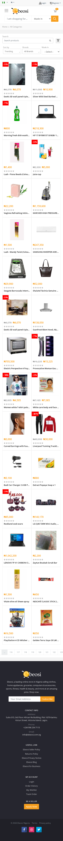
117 (18, 652)
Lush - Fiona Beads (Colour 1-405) (17, 174)
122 (54, 652)
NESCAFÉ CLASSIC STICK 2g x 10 (46, 601)
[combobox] (12, 51)
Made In (45, 47)
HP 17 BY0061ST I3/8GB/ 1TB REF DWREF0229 (46, 135)
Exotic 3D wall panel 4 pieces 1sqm (17, 96)
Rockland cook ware (13, 523)
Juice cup (37, 174)
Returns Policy (31, 753)
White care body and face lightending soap (46, 407)
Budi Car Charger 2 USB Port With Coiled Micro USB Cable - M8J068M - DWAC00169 (17, 485)
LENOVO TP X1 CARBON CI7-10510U (17, 562)
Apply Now (31, 806)
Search (5, 36)
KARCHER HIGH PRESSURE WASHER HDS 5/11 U (46, 213)
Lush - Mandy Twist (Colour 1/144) (17, 252)
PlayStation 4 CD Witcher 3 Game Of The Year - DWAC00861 (17, 640)
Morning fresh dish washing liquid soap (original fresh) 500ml (17, 135)
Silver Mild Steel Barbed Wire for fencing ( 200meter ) (46, 96)
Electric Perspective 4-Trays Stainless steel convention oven (17, 368)
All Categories (16, 26)
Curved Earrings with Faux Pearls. (17, 446)
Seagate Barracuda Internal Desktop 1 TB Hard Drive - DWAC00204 (17, 290)
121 (47, 652)
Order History (31, 785)
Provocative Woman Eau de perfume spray (46, 368)
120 (39, 652)
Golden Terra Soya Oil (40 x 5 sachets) (46, 640)
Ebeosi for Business (31, 766)
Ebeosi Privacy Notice (31, 758)
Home (4, 26)
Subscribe (47, 699)
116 (11, 652)
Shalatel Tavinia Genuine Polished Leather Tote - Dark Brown (46, 290)
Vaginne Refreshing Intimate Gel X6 (17, 213)
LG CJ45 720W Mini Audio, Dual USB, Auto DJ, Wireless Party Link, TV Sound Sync (46, 523)
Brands (25, 47)
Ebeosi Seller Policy (31, 749)
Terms (34, 823)
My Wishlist (31, 790)
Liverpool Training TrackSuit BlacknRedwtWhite (46, 446)
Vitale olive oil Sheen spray (16, 601)
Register (55, 3)
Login (43, 3)
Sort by (6, 47)
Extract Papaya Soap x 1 (44, 485)
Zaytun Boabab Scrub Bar (45, 562)
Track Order (31, 794)
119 (32, 652)
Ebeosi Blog (31, 762)
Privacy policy (45, 823)
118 (25, 652)
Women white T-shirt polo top (17, 407)
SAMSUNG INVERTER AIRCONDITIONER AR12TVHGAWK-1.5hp (46, 252)
